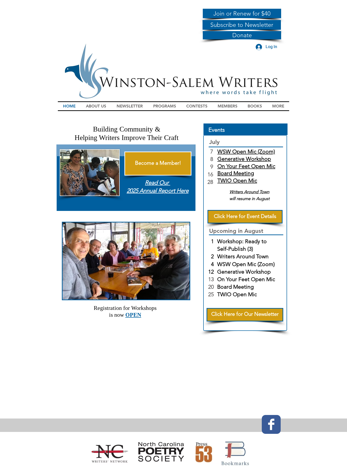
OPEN (133, 315)
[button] (96, 106)
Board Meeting (235, 173)
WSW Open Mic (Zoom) (246, 151)
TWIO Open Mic (237, 180)
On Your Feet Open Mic (246, 166)
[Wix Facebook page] (271, 424)
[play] (179, 295)
